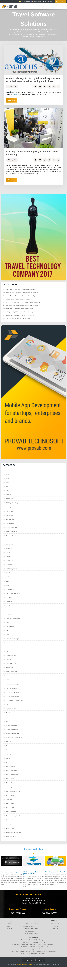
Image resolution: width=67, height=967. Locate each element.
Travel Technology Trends (13, 816)
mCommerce (9, 659)
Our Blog (9, 928)
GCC (7, 581)
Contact (9, 926)
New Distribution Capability (14, 684)
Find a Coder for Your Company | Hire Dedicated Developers (20, 296)
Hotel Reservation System (13, 618)
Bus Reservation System (31, 933)
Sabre (7, 721)
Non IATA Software (11, 688)
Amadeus (8, 490)
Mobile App (9, 667)
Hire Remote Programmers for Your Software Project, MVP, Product (22, 305)
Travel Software (10, 807)
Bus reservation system (12, 540)
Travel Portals (10, 803)
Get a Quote (60, 1)
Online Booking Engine (12, 692)
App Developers (10, 519)
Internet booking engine (13, 639)
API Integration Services (12, 507)
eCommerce (9, 560)
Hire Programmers (11, 610)
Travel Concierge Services (13, 791)
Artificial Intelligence (11, 531)
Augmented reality (11, 536)
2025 (7, 486)
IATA (7, 622)
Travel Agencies (10, 766)
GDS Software (10, 589)
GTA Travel (9, 597)
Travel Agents (10, 778)
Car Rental (9, 548)
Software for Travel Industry (14, 737)
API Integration (10, 499)
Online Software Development (14, 700)
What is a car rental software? (55, 872)
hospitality (9, 614)
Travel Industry (10, 795)
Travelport (9, 820)
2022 (7, 474)
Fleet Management (11, 569)
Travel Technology (11, 811)
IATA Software (10, 626)
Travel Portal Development (30, 924)
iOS (7, 643)
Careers (8, 552)
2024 (7, 482)
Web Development (11, 836)
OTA (7, 704)
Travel (7, 762)
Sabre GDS (55, 928)
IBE (7, 630)
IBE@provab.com (49, 1)
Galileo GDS (55, 926)
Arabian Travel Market (12, 527)
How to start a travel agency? (11, 872)
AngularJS (9, 494)
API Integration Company (13, 503)
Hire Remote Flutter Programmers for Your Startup (17, 299)
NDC (7, 680)
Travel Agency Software (12, 770)
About (9, 924)
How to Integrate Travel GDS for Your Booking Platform (18, 315)
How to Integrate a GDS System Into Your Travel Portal (18, 308)
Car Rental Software (30, 931)
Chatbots (8, 556)
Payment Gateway (11, 709)
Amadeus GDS (55, 924)
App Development (11, 523)
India (7, 634)
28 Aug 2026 (12, 86)
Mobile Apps (9, 676)
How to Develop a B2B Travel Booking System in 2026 (18, 318)
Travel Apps (9, 787)
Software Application (12, 725)
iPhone (8, 647)
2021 (7, 470)
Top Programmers (11, 754)
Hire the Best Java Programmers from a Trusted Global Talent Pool (21, 302)
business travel (10, 544)
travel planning (10, 799)
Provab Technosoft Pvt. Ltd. (24, 964)
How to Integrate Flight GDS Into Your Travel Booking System (20, 312)
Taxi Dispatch (10, 746)
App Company (10, 511)
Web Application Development (14, 832)
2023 (7, 478)
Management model (11, 655)
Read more (11, 100)
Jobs (7, 651)
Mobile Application (11, 671)
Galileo (8, 577)
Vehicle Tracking (10, 828)
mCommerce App (11, 663)
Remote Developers (11, 713)
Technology (9, 750)
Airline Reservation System (30, 926)
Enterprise (9, 564)
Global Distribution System (13, 593)
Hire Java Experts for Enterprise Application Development (19, 289)
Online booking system (12, 696)
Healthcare (9, 601)
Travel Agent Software (12, 774)
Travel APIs (9, 783)
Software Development (12, 733)
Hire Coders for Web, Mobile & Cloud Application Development (20, 292)
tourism (8, 758)
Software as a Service (12, 729)
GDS (7, 585)
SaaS (7, 717)
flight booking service (12, 573)
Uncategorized (10, 824)
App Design (9, 515)
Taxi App (8, 741)
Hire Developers (10, 606)
